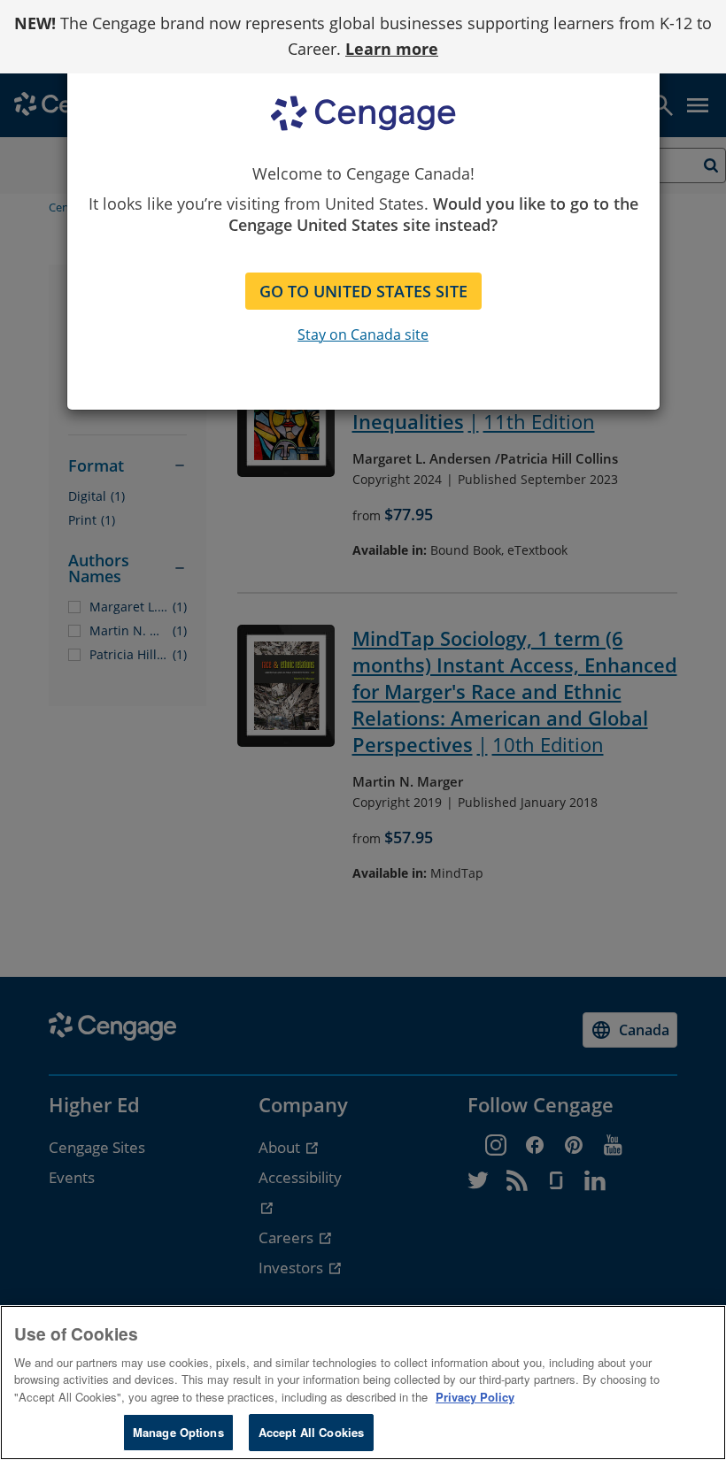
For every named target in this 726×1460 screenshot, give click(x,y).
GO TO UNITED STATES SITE (363, 291)
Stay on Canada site (363, 334)
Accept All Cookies (311, 1432)
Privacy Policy (475, 1396)
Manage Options (178, 1432)
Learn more (391, 48)
